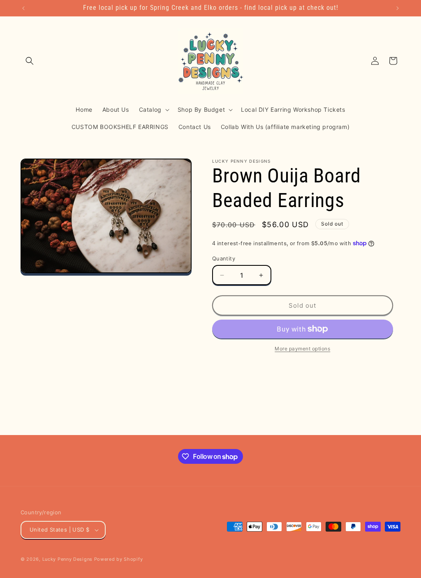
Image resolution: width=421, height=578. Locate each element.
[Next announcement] (398, 8)
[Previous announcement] (23, 8)
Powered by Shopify (118, 559)
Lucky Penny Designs (67, 559)
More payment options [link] (302, 348)
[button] (30, 61)
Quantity (223, 258)
